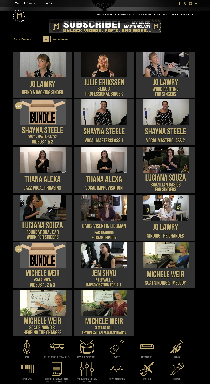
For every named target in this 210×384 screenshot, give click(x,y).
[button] (193, 14)
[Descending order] (46, 39)
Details (42, 75)
